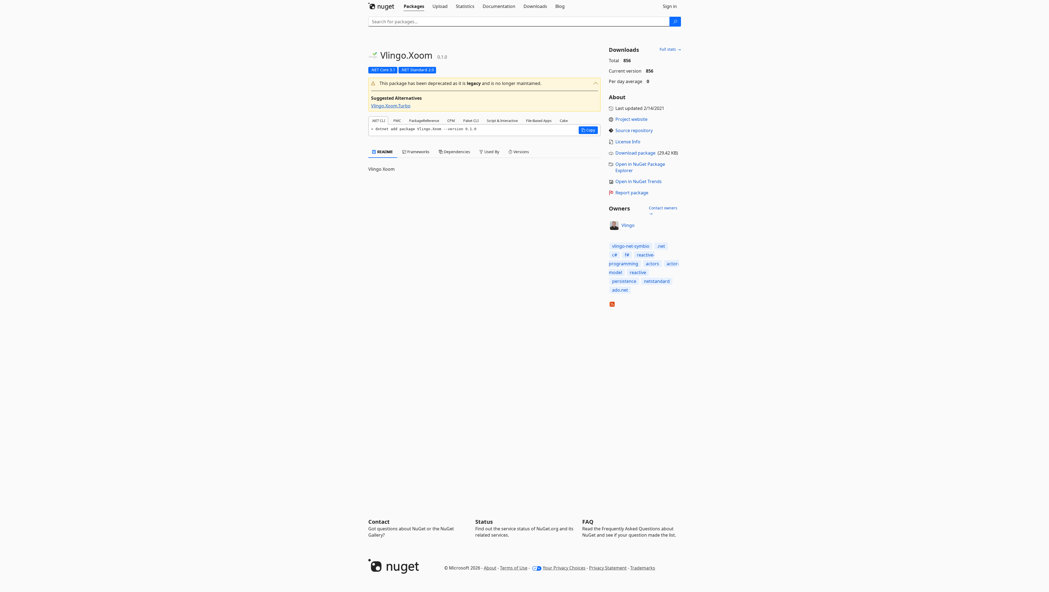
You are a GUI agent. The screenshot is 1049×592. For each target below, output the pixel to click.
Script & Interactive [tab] (502, 120)
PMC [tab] (397, 120)
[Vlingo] (614, 225)
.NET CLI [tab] (378, 120)
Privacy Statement (608, 568)
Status (484, 521)
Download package (635, 153)
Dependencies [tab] (456, 151)
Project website (631, 119)
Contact (379, 521)
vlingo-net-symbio (630, 246)
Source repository (634, 130)
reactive (638, 272)
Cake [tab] (564, 120)
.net (661, 246)
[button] (484, 83)
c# (614, 255)
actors (652, 264)
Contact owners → (663, 210)
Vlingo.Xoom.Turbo (391, 106)
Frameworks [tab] (417, 151)
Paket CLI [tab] (471, 120)
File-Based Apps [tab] (539, 120)
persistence (624, 281)
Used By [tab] (491, 151)
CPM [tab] (451, 120)
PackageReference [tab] (424, 120)
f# (627, 255)
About (490, 568)
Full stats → (670, 49)
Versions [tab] (520, 151)
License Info (627, 142)
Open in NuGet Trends (638, 181)
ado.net (620, 290)
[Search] (675, 22)
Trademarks (642, 568)
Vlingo (628, 225)
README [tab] (384, 151)
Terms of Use (513, 568)
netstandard (657, 281)
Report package (631, 193)
